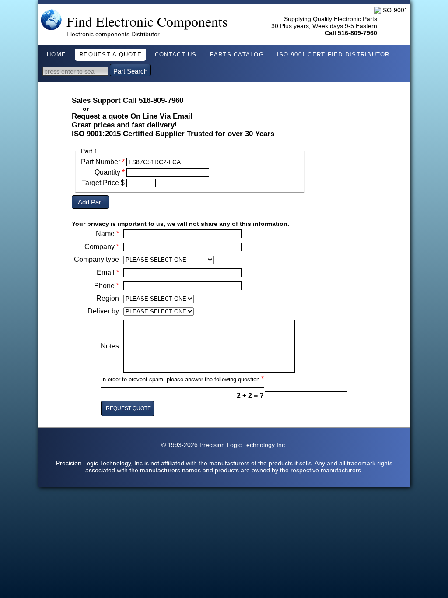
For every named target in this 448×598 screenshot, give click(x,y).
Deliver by (103, 311)
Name (107, 233)
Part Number (103, 161)
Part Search (130, 71)
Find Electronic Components (147, 21)
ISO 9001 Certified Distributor (333, 55)
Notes (110, 346)
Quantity (109, 172)
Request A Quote (110, 55)
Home (56, 55)
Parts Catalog (237, 55)
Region (107, 298)
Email (108, 272)
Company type (96, 259)
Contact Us (176, 55)
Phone (106, 285)
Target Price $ (103, 182)
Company (101, 246)
